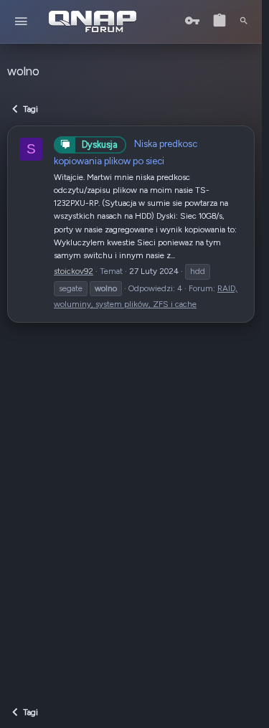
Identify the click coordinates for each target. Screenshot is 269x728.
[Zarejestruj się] (219, 21)
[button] (21, 21)
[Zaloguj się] (192, 21)
